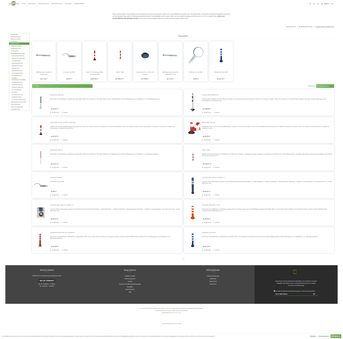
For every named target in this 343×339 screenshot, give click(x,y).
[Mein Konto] (318, 3)
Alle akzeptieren (324, 336)
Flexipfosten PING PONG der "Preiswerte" (62, 232)
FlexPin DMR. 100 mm (208, 122)
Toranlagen (13, 41)
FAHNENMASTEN (16, 48)
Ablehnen (313, 336)
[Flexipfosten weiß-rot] (40, 158)
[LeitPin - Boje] (119, 55)
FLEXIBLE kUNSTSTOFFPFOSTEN (18, 79)
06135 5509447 (47, 280)
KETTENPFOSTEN (17, 75)
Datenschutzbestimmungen (291, 291)
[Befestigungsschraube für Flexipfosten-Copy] (170, 55)
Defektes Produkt (130, 276)
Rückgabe (130, 287)
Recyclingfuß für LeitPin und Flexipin (145, 73)
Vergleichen (55, 112)
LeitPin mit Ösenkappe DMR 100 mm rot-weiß (94, 73)
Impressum (213, 284)
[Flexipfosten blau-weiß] (221, 55)
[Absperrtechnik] (79, 3)
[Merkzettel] (314, 3)
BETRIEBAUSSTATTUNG (18, 53)
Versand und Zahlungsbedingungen (130, 284)
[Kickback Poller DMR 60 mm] (192, 102)
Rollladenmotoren (15, 37)
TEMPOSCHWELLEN (17, 87)
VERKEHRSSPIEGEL (17, 85)
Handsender (14, 34)
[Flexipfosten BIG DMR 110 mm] (192, 213)
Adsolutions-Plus (177, 312)
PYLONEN (14, 92)
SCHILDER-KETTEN (17, 94)
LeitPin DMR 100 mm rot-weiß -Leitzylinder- (63, 122)
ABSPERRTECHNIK (16, 46)
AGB (130, 292)
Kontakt (130, 281)
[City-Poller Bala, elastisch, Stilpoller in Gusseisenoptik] (192, 185)
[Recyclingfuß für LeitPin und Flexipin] (145, 55)
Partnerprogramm (130, 278)
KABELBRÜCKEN (16, 97)
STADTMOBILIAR (16, 104)
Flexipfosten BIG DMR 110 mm (211, 205)
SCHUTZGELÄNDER (17, 73)
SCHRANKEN (14, 51)
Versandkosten (167, 308)
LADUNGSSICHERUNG (18, 58)
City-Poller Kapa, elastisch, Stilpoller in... (62, 205)
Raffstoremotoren (15, 39)
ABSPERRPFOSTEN (17, 70)
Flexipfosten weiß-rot (56, 150)
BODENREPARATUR (17, 63)
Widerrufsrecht (130, 289)
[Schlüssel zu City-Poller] (195, 55)
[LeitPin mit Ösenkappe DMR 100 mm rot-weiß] (94, 55)
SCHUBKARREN (16, 61)
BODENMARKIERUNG (18, 56)
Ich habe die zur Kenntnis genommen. (295, 291)
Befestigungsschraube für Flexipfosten (44, 73)
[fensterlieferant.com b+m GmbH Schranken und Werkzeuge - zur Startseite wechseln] (14, 3)
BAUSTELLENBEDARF (17, 107)
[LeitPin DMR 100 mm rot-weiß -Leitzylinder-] (40, 130)
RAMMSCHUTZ (16, 68)
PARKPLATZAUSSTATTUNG (18, 102)
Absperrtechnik (15, 43)
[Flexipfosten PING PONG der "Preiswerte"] (40, 240)
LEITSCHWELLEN (16, 90)
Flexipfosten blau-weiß (221, 72)
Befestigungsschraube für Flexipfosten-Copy (170, 73)
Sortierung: (311, 86)
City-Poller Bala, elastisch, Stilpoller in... (214, 177)
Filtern (37, 86)
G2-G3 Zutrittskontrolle (18, 99)
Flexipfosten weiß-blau (57, 95)
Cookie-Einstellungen (213, 276)
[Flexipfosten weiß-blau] (40, 102)
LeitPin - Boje (120, 72)
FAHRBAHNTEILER (17, 82)
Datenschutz (213, 281)
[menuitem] (24, 3)
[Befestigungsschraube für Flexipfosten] (44, 55)
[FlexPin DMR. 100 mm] (192, 130)
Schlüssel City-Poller (69, 72)
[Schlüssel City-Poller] (69, 55)
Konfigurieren (336, 336)
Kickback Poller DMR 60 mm (210, 95)
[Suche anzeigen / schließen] (310, 3)
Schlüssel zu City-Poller (196, 72)
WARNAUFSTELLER (17, 66)
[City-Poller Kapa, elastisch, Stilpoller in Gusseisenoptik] (40, 213)
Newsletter (213, 278)
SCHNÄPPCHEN (15, 109)
